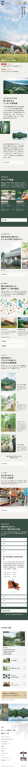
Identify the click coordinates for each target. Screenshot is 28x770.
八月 (4, 551)
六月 (4, 543)
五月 (4, 539)
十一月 (4, 605)
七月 (4, 547)
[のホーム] (2, 3)
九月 (4, 596)
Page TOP (23, 766)
